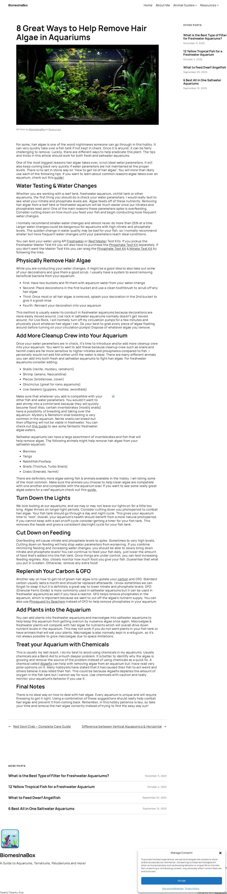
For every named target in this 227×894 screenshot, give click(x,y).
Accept (181, 880)
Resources (55, 129)
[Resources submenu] (218, 5)
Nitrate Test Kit (140, 249)
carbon (122, 579)
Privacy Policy (192, 888)
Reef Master (98, 241)
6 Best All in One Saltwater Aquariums (41, 809)
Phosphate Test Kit (123, 245)
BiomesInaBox (18, 5)
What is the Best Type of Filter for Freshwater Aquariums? (58, 776)
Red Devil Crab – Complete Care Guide (42, 726)
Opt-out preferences (172, 888)
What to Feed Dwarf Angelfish (34, 798)
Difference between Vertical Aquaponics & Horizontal (122, 726)
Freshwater (75, 241)
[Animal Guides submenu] (196, 5)
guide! (59, 177)
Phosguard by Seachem (47, 601)
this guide (39, 426)
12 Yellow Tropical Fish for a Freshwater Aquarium (51, 787)
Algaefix (46, 664)
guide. (92, 490)
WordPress (221, 892)
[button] (220, 853)
